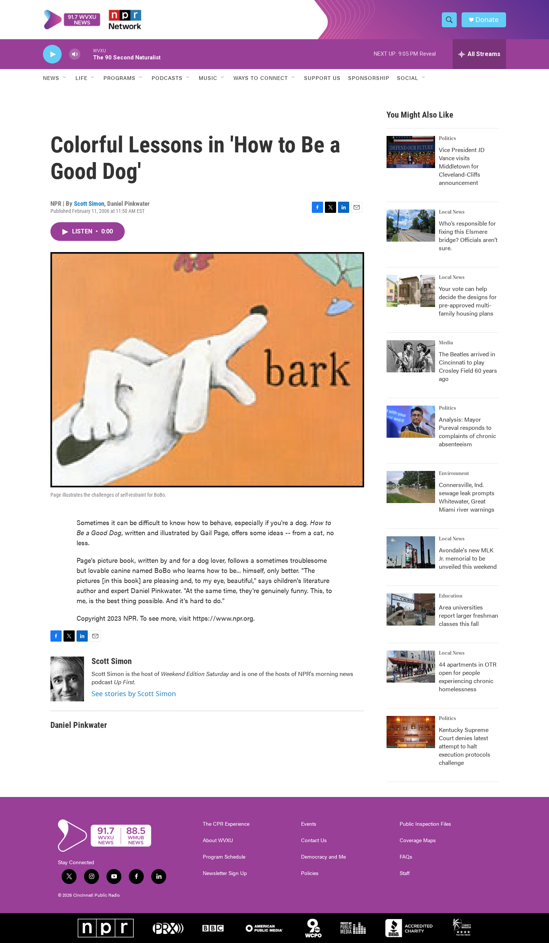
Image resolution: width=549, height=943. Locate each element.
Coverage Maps (418, 840)
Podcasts (167, 77)
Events (308, 824)
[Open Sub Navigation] (65, 78)
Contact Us (314, 840)
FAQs (406, 857)
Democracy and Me (323, 857)
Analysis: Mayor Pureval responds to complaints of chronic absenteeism (467, 431)
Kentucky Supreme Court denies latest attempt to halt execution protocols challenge (464, 746)
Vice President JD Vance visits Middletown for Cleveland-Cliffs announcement (462, 166)
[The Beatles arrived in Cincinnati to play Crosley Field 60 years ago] (411, 356)
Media (446, 343)
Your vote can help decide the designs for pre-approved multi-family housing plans (468, 300)
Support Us (322, 77)
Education (450, 596)
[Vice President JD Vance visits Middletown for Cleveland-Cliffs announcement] (411, 152)
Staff (405, 873)
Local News (452, 212)
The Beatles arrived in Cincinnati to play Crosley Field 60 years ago (468, 366)
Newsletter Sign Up (225, 873)
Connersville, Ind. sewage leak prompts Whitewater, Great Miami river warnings (466, 497)
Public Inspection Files (425, 824)
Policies (310, 873)
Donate (487, 20)
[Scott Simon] (67, 679)
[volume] (74, 54)
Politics (447, 139)
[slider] (87, 54)
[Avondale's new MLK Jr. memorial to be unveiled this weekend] (411, 552)
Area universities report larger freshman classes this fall (468, 615)
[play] (52, 54)
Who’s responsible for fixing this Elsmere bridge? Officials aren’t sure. (468, 235)
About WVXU (218, 840)
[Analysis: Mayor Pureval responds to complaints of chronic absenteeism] (411, 422)
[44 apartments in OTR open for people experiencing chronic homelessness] (411, 667)
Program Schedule (224, 857)
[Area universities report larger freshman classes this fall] (411, 609)
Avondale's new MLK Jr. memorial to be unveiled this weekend (468, 558)
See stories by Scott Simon (134, 693)
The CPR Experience (226, 824)
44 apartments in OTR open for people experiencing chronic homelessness (467, 676)
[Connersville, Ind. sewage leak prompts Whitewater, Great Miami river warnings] (411, 487)
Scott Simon (89, 203)
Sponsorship (369, 77)
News (51, 77)
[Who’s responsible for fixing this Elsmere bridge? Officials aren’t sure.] (411, 226)
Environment (454, 474)
